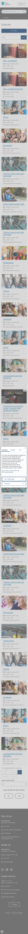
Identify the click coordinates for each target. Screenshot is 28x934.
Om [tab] (20, 450)
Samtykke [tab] (5, 450)
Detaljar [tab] (13, 450)
